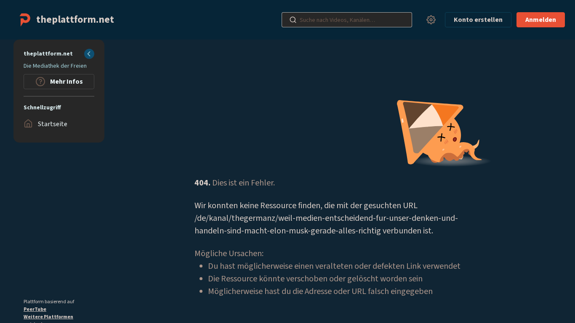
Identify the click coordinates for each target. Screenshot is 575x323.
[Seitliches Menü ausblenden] (89, 54)
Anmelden (540, 19)
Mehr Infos (66, 81)
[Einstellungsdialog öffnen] (431, 20)
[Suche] (293, 19)
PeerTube (35, 309)
